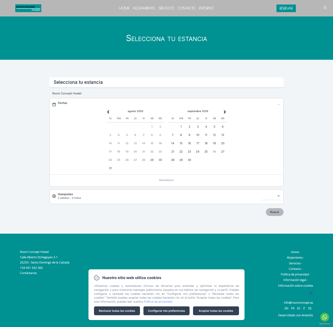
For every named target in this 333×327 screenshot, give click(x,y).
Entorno (206, 8)
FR (292, 308)
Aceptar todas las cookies (216, 310)
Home (124, 8)
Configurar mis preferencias (166, 310)
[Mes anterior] (108, 112)
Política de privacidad (295, 274)
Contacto (186, 8)
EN (286, 308)
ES (298, 308)
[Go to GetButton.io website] (324, 324)
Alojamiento (144, 8)
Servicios (166, 8)
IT (304, 308)
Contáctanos (28, 273)
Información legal (294, 280)
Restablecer (166, 180)
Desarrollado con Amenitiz (295, 315)
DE (310, 308)
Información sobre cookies (295, 286)
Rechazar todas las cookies (117, 310)
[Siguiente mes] (225, 112)
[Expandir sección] (278, 196)
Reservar (286, 8)
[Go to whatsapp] (324, 317)
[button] (152, 126)
